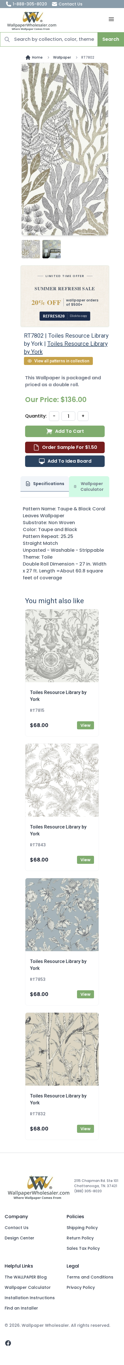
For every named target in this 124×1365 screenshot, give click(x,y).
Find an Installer (21, 1308)
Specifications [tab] (48, 484)
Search (110, 39)
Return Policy (80, 1238)
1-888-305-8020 (30, 4)
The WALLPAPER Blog (26, 1277)
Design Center (19, 1238)
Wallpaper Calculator (28, 1287)
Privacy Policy (81, 1287)
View (85, 725)
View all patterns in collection (61, 361)
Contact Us (70, 4)
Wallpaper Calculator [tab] (92, 486)
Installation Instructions (30, 1298)
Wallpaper (62, 57)
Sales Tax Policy (83, 1248)
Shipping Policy (82, 1228)
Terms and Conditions (90, 1277)
